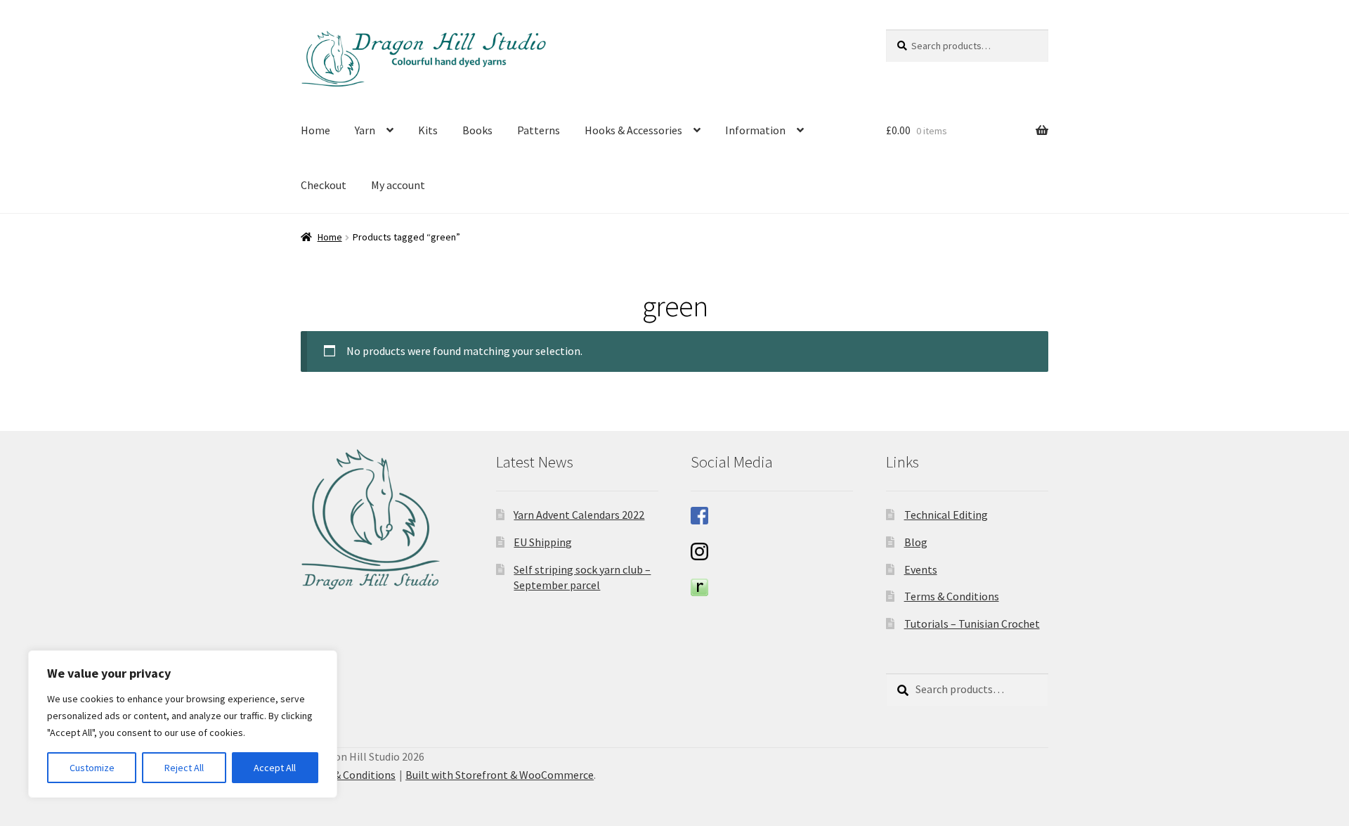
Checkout (323, 185)
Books (477, 130)
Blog (915, 542)
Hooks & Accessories (633, 130)
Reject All (184, 767)
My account (398, 185)
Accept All (275, 767)
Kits (428, 130)
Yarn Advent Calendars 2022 (579, 515)
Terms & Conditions (951, 596)
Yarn (365, 130)
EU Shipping (543, 542)
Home (315, 130)
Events (920, 569)
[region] (182, 724)
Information (755, 130)
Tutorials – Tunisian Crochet (972, 624)
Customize (92, 767)
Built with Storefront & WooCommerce (499, 775)
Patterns (538, 130)
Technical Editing (946, 515)
